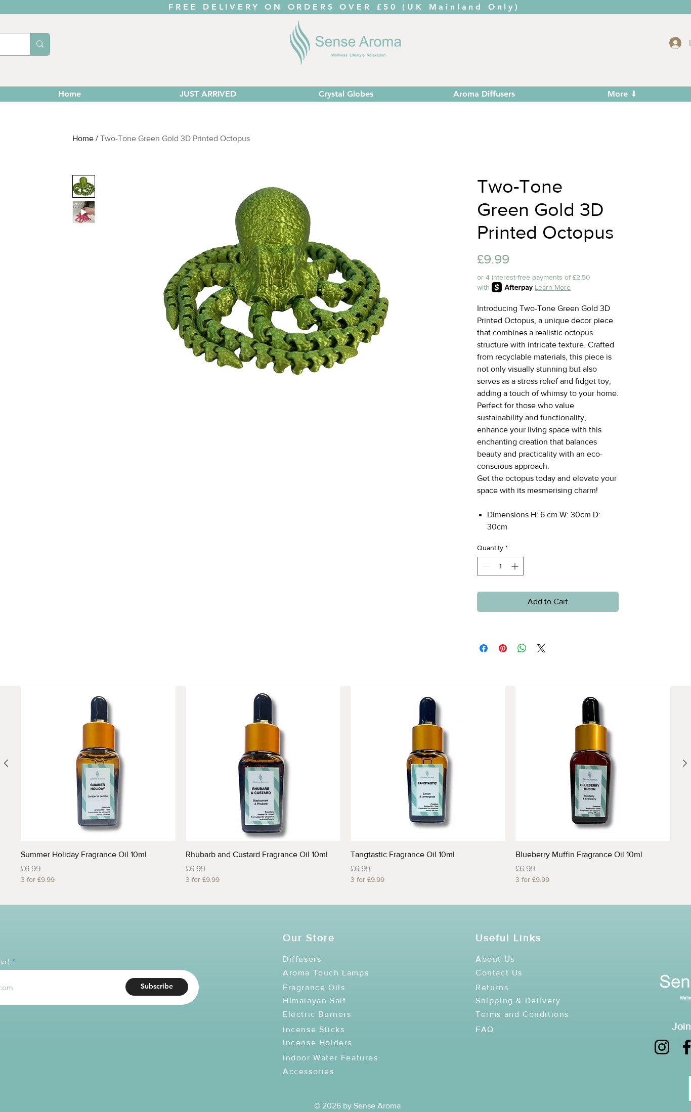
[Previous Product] (6, 763)
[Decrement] (485, 566)
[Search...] (40, 44)
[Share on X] (541, 648)
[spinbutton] (500, 566)
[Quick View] (98, 763)
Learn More (553, 287)
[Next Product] (685, 763)
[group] (345, 791)
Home (83, 138)
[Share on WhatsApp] (522, 648)
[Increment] (515, 566)
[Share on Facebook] (484, 648)
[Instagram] (662, 1047)
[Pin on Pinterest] (503, 648)
